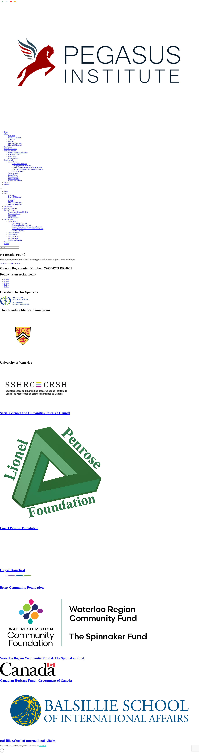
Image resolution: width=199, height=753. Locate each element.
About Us (11, 139)
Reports (10, 141)
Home (6, 132)
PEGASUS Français (15, 143)
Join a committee (13, 173)
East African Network (19, 164)
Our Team (11, 136)
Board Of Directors (14, 137)
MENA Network (18, 171)
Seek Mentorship (13, 179)
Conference (8, 147)
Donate (6, 184)
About (6, 134)
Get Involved (8, 160)
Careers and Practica (15, 180)
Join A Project (12, 175)
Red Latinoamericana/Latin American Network (27, 169)
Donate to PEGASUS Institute (10, 263)
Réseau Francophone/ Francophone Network (27, 167)
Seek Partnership (13, 177)
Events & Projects (10, 151)
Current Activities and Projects (18, 152)
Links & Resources (10, 149)
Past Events (12, 156)
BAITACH (42, 746)
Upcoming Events (14, 154)
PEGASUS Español (15, 145)
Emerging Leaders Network (21, 166)
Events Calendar (13, 158)
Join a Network (13, 162)
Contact (6, 182)
